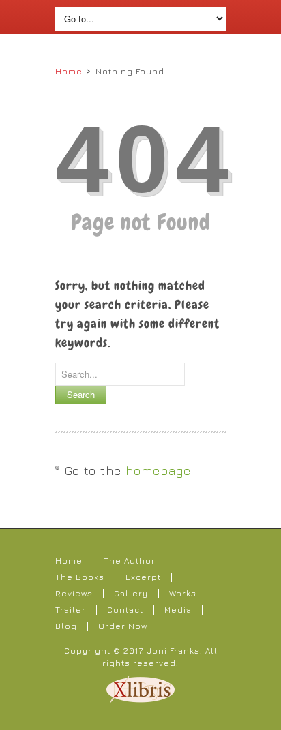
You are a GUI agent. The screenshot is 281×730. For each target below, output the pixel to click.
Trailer (70, 610)
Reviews (74, 593)
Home (69, 71)
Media (178, 610)
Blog (66, 626)
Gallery (131, 593)
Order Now (122, 626)
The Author (130, 561)
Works (182, 593)
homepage (158, 470)
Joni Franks (173, 650)
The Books (79, 577)
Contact (125, 610)
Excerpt (143, 577)
